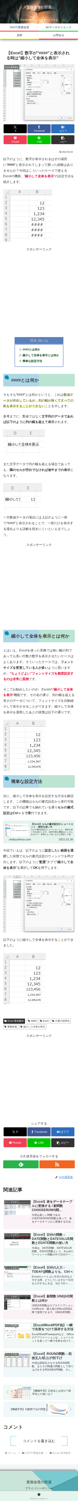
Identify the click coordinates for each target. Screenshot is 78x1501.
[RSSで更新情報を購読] (57, 1164)
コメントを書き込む (39, 1441)
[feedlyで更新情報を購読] (21, 1164)
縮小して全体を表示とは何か (41, 355)
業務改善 (12, 1026)
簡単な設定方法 (32, 361)
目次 (33, 340)
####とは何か (31, 349)
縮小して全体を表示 (34, 1026)
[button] (62, 139)
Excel (46, 1021)
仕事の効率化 (62, 1021)
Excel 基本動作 (16, 1021)
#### (34, 1021)
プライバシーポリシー (39, 1488)
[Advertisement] (39, 291)
